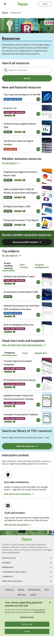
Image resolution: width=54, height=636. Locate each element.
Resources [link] (16, 12)
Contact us (9, 589)
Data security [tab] (24, 266)
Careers (33, 594)
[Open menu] (5, 3)
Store (45, 4)
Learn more (40, 612)
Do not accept (27, 624)
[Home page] (27, 539)
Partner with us (34, 589)
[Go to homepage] (23, 4)
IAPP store (22, 594)
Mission (21, 589)
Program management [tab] (42, 266)
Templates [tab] (9, 352)
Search (27, 78)
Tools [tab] (25, 353)
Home (5, 12)
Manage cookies (27, 617)
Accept (27, 631)
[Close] (50, 602)
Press (46, 589)
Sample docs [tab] (41, 353)
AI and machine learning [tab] (8, 266)
